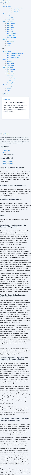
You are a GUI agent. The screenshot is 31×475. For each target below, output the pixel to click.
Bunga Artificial (11, 23)
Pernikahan (10, 16)
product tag (7, 99)
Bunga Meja (10, 29)
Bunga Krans (10, 27)
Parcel (5, 39)
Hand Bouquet (11, 35)
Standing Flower (11, 37)
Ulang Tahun (10, 20)
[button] (15, 48)
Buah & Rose (10, 41)
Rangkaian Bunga (8, 21)
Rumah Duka (10, 18)
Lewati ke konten (5, 1)
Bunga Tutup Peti (11, 33)
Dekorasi (5, 14)
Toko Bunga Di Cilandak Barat (14, 102)
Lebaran (9, 43)
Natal (8, 45)
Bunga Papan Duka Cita (13, 10)
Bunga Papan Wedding (13, 12)
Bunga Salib (10, 31)
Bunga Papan (7, 6)
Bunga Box (10, 25)
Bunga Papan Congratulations (15, 8)
